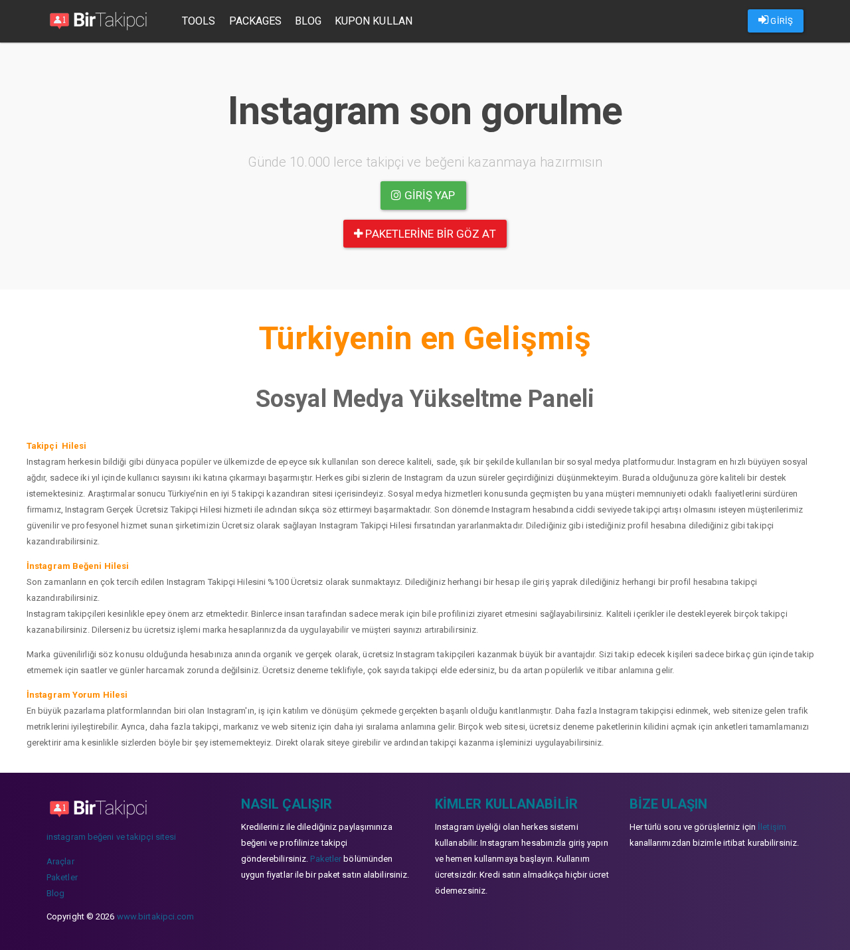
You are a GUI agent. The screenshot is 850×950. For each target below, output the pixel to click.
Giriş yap (429, 195)
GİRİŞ (780, 21)
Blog (308, 21)
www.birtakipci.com (156, 916)
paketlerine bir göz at (429, 233)
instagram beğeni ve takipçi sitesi (111, 837)
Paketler (62, 877)
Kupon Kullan (373, 21)
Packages (255, 21)
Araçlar (60, 861)
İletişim (772, 827)
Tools (199, 21)
